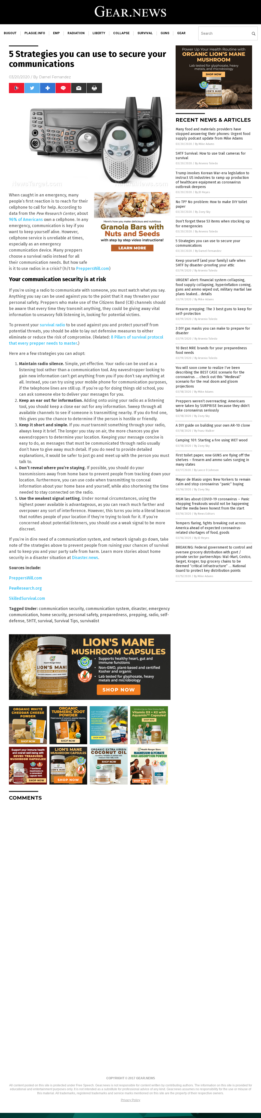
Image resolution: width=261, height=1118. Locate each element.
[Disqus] (90, 869)
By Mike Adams (204, 144)
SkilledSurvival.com (27, 598)
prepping (138, 614)
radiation (76, 33)
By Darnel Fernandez (208, 251)
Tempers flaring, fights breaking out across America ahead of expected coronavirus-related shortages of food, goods (211, 528)
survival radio (52, 324)
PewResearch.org (25, 588)
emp (56, 33)
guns (165, 33)
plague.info (34, 33)
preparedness (113, 614)
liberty (99, 33)
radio (153, 614)
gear (181, 33)
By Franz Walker (204, 430)
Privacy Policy (130, 1100)
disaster (139, 608)
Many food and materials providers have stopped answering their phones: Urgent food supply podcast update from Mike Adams (213, 134)
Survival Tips (66, 620)
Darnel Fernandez (55, 77)
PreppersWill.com (92, 268)
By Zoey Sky (202, 212)
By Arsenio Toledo (206, 163)
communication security (61, 608)
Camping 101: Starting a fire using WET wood (211, 440)
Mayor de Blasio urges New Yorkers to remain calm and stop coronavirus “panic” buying (213, 481)
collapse (121, 33)
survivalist (89, 620)
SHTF (31, 620)
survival (145, 33)
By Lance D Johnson (206, 470)
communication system (107, 608)
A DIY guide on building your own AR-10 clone (213, 425)
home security (53, 614)
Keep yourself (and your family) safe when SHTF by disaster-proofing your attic (210, 262)
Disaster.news (85, 557)
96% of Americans (26, 219)
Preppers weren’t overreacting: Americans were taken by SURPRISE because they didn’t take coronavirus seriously (213, 406)
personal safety (83, 614)
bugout (10, 33)
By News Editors (204, 513)
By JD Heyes (202, 192)
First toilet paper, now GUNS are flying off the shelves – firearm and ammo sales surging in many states (213, 460)
